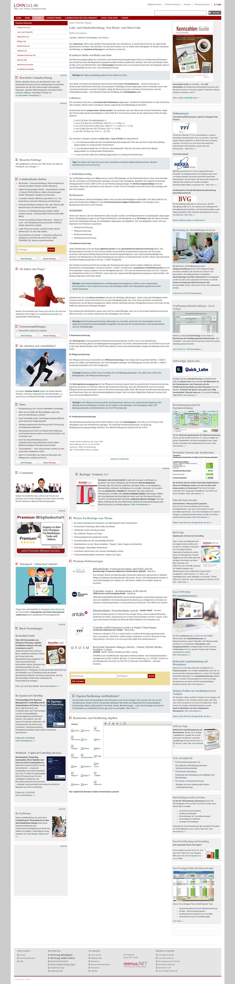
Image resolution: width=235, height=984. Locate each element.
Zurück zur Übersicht (120, 459)
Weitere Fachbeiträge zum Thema (93, 38)
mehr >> (196, 98)
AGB (21, 961)
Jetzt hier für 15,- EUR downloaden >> (187, 349)
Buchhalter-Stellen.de (166, 964)
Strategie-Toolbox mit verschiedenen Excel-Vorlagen (194, 692)
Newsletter (95, 968)
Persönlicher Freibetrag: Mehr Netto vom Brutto (94, 526)
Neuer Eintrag (49, 259)
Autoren (187, 4)
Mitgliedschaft (96, 958)
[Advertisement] (41, 128)
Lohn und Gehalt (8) (25, 32)
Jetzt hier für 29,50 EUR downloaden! (187, 293)
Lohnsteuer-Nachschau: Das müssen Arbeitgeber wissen (98, 551)
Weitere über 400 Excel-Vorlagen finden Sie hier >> (192, 523)
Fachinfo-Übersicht (24, 23)
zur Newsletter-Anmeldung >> (28, 95)
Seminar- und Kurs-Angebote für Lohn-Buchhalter (37, 394)
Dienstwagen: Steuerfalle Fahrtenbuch (90, 548)
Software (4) (22, 51)
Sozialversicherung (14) (26, 55)
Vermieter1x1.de (164, 968)
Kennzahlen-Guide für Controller (33, 331)
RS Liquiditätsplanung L (185, 595)
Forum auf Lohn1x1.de (48, 311)
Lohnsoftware (53, 18)
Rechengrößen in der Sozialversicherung (90, 286)
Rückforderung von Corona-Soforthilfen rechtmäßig (41, 409)
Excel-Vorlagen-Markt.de (167, 971)
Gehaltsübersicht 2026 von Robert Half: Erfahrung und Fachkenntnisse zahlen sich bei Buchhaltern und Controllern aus (42, 433)
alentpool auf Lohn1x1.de (53, 609)
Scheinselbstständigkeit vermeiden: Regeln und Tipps (97, 555)
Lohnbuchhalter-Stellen (33, 179)
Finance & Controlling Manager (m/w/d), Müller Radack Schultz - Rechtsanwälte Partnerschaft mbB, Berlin (41, 214)
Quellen (73, 38)
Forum (124, 18)
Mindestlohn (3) (23, 37)
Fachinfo (38, 18)
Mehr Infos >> (132, 708)
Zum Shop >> (178, 921)
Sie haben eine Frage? (32, 269)
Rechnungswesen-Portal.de (169, 961)
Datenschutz (57, 967)
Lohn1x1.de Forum (46, 496)
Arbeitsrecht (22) (23, 27)
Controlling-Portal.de (166, 955)
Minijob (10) (21, 41)
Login (218, 4)
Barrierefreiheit (59, 961)
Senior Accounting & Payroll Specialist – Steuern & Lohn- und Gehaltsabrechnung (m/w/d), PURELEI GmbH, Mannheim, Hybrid (41, 222)
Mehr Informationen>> (193, 711)
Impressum (56, 971)
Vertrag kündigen (61, 955)
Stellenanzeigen (181, 113)
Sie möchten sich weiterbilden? (38, 346)
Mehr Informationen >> (141, 504)
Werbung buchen (202, 4)
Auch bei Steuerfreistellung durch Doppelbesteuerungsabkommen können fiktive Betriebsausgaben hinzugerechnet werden (39, 442)
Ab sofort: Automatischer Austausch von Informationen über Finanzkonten (105, 523)
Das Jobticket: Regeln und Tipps (88, 534)
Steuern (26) (22, 60)
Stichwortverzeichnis (25, 65)
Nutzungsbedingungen (63, 964)
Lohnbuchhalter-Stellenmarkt (81, 18)
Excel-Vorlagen (109, 18)
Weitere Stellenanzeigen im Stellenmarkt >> (189, 220)
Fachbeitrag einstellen (25, 69)
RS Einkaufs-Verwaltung (185, 771)
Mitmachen (95, 961)
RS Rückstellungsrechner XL (187, 762)
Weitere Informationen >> (187, 395)
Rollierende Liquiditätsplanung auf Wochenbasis (190, 663)
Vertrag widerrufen (62, 958)
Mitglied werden (154, 4)
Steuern (88, 23)
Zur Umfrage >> (32, 167)
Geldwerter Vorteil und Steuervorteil (89, 530)
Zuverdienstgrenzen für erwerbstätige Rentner (94, 541)
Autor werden (96, 955)
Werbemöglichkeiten (27, 958)
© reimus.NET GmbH (22, 979)
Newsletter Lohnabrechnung (36, 77)
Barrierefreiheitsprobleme (100, 964)
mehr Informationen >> (49, 686)
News (27, 18)
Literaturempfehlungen (33, 326)
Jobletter (94, 971)
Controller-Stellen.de (166, 958)
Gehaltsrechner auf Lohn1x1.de (86, 165)
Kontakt (22, 955)
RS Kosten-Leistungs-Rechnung (189, 781)
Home (18, 18)
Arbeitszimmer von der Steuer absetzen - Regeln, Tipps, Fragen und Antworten (108, 544)
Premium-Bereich (172, 4)
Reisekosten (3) (23, 46)
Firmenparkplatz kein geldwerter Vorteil (91, 537)
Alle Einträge (26, 259)
